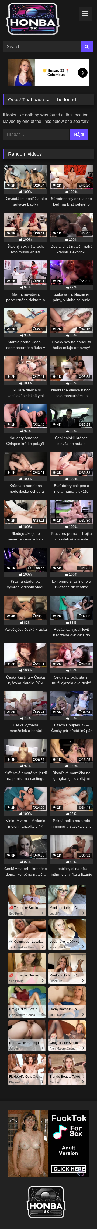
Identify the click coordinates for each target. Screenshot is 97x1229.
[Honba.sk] (40, 20)
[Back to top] (80, 1213)
